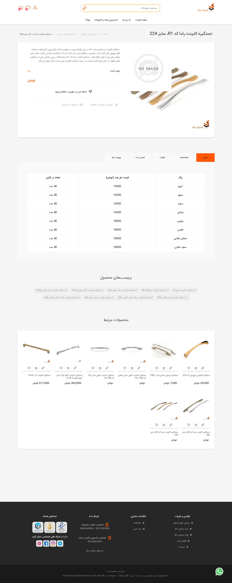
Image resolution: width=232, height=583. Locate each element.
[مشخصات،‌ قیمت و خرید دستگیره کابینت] (132, 349)
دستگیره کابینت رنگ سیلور (123, 290)
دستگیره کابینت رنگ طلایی (53, 290)
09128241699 (95, 541)
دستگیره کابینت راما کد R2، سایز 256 (196, 433)
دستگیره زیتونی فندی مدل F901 (164, 375)
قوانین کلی (181, 541)
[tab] (205, 157)
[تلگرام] (60, 543)
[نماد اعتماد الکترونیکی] (61, 527)
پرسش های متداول (181, 523)
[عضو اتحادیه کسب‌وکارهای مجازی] (37, 527)
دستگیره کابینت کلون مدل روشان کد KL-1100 (132, 376)
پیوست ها (116, 157)
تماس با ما (140, 157)
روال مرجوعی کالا (181, 535)
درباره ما (181, 547)
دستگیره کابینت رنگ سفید (100, 297)
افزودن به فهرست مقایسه (101, 105)
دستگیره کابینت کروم (185, 290)
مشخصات (184, 157)
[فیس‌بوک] (46, 543)
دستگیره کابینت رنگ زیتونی (89, 290)
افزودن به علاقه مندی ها (188, 368)
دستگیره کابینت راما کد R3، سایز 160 (164, 433)
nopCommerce (82, 575)
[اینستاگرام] (53, 543)
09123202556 (103, 528)
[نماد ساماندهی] (49, 527)
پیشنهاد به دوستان (69, 105)
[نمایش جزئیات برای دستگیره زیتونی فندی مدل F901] (164, 349)
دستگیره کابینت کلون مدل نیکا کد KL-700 (101, 376)
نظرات (162, 157)
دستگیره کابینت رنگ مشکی (173, 297)
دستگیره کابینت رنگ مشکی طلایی (63, 297)
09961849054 (87, 528)
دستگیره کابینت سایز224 (155, 290)
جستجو (84, 8)
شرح (205, 157)
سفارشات (137, 523)
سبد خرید (20, 7)
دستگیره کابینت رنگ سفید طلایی (137, 297)
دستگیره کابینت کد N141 (39, 375)
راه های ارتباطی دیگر (94, 550)
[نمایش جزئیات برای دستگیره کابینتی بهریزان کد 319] (196, 349)
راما (29, 71)
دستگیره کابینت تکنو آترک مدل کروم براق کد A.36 (69, 376)
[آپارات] (39, 543)
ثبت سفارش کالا (181, 529)
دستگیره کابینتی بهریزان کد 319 (196, 375)
